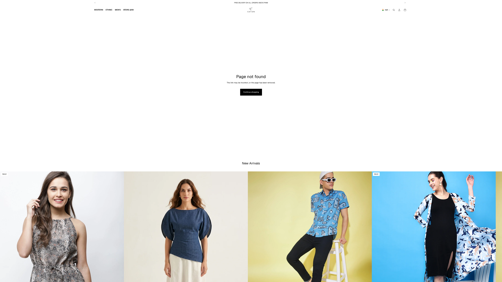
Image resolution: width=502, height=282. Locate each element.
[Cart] (405, 10)
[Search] (394, 10)
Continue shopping (251, 92)
